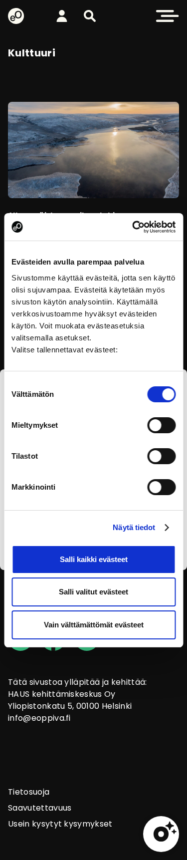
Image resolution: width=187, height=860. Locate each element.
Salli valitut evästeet (93, 591)
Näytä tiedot (134, 527)
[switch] (161, 425)
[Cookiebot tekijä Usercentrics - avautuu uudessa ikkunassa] (133, 227)
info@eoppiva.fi (39, 718)
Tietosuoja (28, 792)
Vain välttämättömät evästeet (94, 624)
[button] (90, 16)
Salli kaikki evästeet (94, 559)
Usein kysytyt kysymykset (60, 824)
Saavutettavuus (39, 808)
